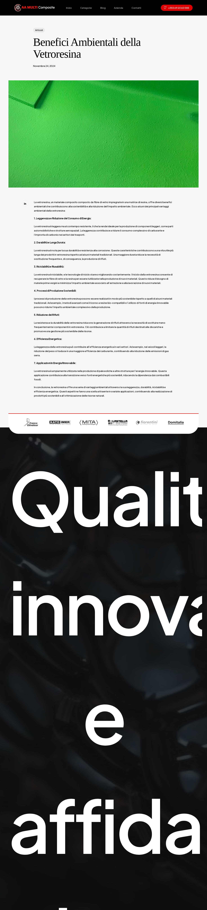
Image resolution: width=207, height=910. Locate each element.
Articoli (39, 30)
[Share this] (25, 203)
